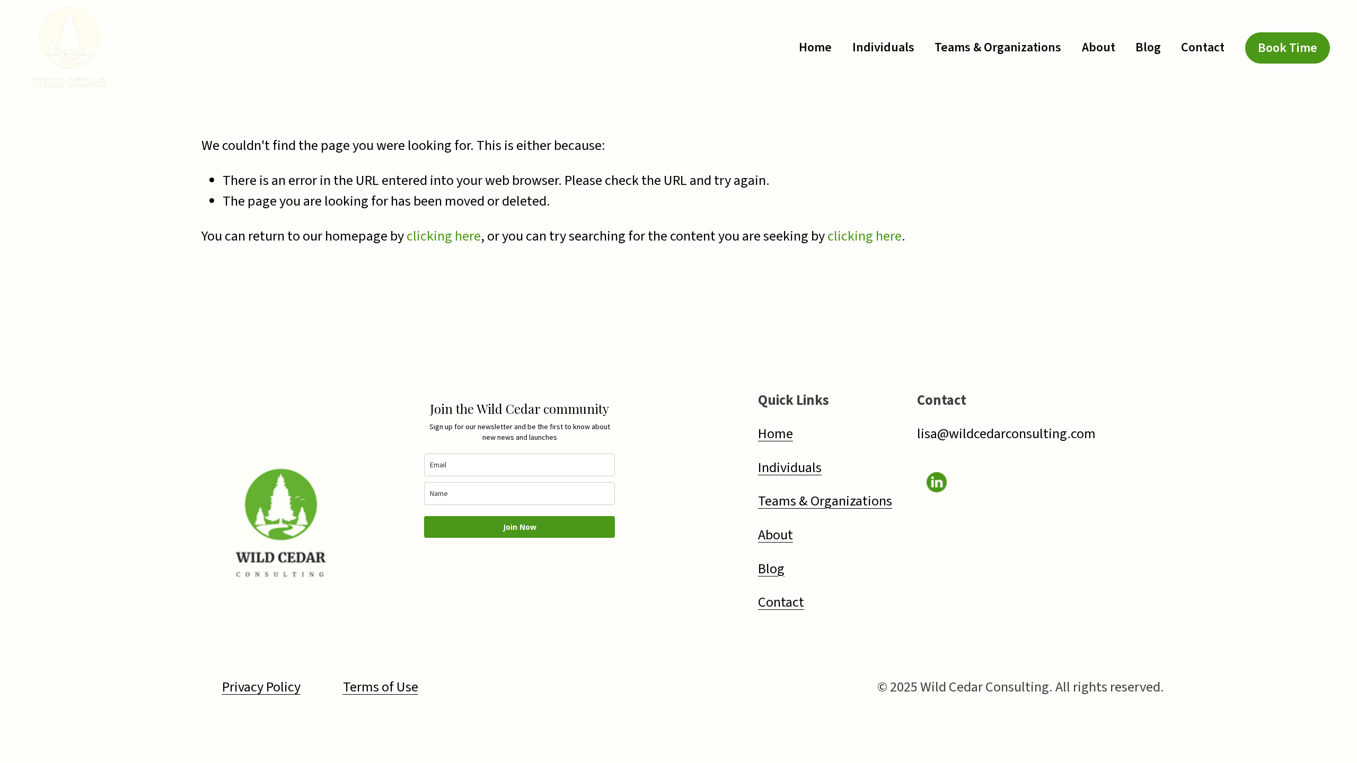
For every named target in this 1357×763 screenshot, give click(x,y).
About (1098, 47)
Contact (1202, 47)
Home (815, 47)
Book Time (1287, 48)
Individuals (883, 47)
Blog (1148, 47)
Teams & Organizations (998, 47)
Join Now (519, 527)
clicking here (444, 236)
